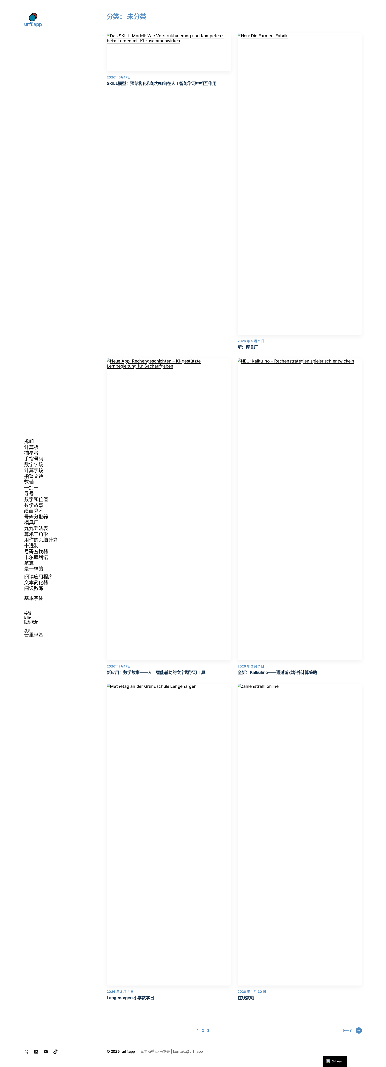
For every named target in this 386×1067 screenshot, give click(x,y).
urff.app (33, 24)
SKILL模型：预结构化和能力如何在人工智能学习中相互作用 (161, 83)
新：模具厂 (248, 347)
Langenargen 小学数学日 (130, 997)
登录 (27, 630)
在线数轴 (246, 997)
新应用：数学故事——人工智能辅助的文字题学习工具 (156, 672)
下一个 (351, 1030)
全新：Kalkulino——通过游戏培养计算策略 (277, 672)
